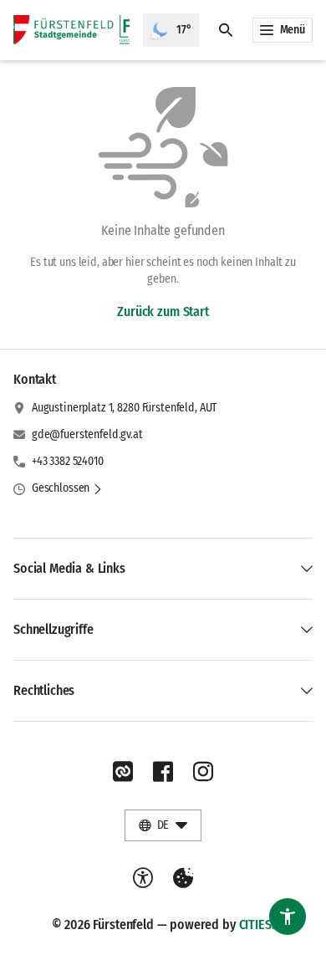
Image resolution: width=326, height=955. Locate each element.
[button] (67, 488)
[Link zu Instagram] (203, 772)
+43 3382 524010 (68, 461)
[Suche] (225, 30)
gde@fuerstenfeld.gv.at (87, 434)
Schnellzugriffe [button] (53, 629)
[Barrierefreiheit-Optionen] (143, 878)
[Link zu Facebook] (163, 772)
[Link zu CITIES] (123, 772)
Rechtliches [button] (43, 690)
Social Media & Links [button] (69, 568)
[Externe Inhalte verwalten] (183, 878)
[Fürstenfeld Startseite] (71, 30)
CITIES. (257, 924)
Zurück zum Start (162, 311)
